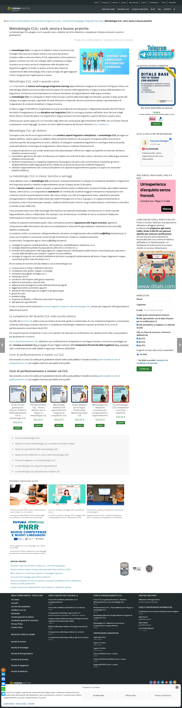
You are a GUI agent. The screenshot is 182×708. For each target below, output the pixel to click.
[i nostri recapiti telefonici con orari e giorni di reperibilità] (156, 53)
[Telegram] (3, 693)
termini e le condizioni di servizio (152, 361)
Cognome (141, 304)
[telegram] (162, 682)
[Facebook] (3, 679)
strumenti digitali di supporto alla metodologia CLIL (66, 306)
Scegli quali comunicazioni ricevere (153, 315)
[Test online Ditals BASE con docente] (156, 86)
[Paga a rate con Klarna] (152, 118)
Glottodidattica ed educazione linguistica (36, 21)
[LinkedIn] (3, 674)
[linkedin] (158, 682)
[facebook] (151, 682)
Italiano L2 (105, 2)
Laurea (123, 2)
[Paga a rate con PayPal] (160, 118)
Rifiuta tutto (131, 695)
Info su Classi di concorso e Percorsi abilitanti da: (153, 333)
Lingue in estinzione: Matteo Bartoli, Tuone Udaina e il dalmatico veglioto (41, 587)
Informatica (153, 2)
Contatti (31, 703)
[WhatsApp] (3, 688)
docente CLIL (27, 321)
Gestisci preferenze (163, 695)
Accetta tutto (98, 695)
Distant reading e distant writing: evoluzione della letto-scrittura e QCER (40, 569)
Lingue (143, 2)
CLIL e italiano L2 (101, 124)
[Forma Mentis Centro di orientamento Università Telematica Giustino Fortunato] (149, 567)
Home (96, 2)
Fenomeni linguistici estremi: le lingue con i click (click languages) (38, 566)
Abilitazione (133, 2)
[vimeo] (170, 682)
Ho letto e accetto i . (152, 361)
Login (163, 2)
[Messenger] (3, 683)
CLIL (11, 86)
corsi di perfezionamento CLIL (24, 341)
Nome (139, 299)
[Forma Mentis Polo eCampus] (124, 568)
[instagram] (154, 682)
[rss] (174, 682)
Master (115, 2)
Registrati (172, 2)
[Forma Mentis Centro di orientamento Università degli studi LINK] (136, 567)
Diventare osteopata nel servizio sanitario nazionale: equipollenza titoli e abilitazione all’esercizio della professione (46, 582)
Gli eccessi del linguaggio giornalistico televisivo (30, 577)
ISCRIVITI (18, 428)
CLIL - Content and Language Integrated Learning (80, 21)
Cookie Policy (9, 703)
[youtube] (166, 682)
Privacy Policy (21, 703)
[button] (177, 687)
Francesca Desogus (159, 141)
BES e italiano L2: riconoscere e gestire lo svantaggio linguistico (37, 573)
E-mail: (140, 310)
